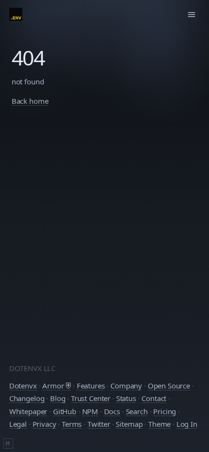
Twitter (98, 424)
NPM (90, 411)
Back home (30, 101)
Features (91, 385)
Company (126, 385)
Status (126, 398)
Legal (18, 424)
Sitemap (129, 424)
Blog (57, 398)
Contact (153, 398)
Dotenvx (23, 385)
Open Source (169, 385)
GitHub (64, 411)
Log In (186, 424)
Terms (72, 424)
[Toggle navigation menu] (192, 14)
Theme (159, 424)
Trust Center (90, 398)
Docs (112, 411)
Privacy (44, 424)
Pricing (164, 411)
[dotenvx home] (15, 14)
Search (137, 411)
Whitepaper (28, 411)
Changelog (27, 398)
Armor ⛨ (56, 385)
